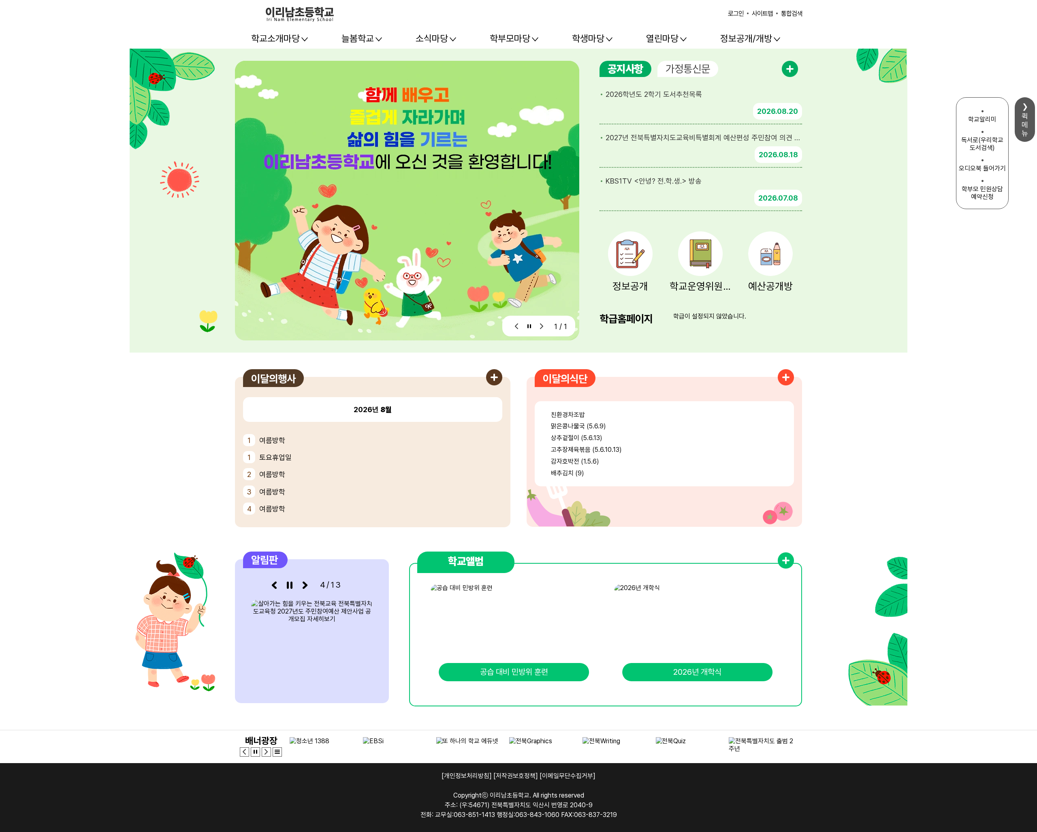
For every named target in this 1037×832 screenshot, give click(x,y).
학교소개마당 (275, 38)
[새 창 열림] (312, 643)
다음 (542, 326)
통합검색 (791, 13)
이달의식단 (565, 378)
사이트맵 (762, 13)
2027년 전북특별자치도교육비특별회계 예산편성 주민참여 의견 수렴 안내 (704, 137)
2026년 (373, 409)
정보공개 (630, 286)
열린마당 (662, 38)
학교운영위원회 (701, 286)
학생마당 (588, 38)
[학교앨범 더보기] (786, 560)
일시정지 (529, 326)
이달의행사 (273, 378)
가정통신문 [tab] (688, 68)
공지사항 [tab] (625, 68)
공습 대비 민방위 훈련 (514, 672)
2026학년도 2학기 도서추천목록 (654, 94)
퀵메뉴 (1025, 124)
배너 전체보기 (277, 752)
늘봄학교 (357, 38)
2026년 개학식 (697, 672)
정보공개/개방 (746, 38)
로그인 (736, 13)
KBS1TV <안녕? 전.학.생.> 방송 (654, 181)
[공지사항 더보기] (790, 69)
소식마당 (432, 38)
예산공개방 (770, 286)
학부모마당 (510, 38)
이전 (516, 326)
